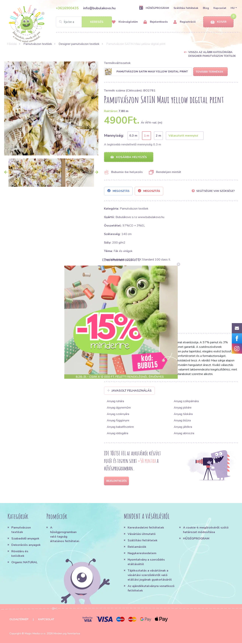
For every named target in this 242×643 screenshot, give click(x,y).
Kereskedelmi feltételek (146, 527)
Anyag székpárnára (186, 401)
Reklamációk (137, 547)
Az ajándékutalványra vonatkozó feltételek (151, 588)
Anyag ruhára (115, 401)
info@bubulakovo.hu (99, 8)
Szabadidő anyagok (25, 538)
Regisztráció (187, 22)
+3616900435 (67, 8)
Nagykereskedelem (142, 553)
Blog (206, 8)
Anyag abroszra (184, 433)
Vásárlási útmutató (142, 534)
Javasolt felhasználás (132, 391)
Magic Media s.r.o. (35, 633)
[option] (51, 108)
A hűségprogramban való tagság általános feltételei (64, 534)
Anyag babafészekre (120, 427)
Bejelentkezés (158, 22)
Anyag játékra (183, 427)
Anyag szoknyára (118, 414)
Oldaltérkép (18, 619)
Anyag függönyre (118, 420)
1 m (146, 136)
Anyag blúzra (182, 420)
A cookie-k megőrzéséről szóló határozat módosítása (206, 529)
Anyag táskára (183, 414)
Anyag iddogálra (117, 433)
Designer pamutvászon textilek (79, 44)
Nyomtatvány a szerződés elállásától (146, 562)
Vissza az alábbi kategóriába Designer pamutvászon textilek (212, 54)
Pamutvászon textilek (37, 44)
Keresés (96, 22)
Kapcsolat (219, 8)
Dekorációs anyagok (26, 545)
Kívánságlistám (128, 22)
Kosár (221, 22)
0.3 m (133, 136)
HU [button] (233, 8)
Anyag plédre (183, 408)
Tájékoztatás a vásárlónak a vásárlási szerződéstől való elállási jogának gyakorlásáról (150, 575)
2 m (158, 136)
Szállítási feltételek (186, 8)
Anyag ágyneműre (119, 408)
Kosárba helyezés (131, 157)
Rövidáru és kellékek (19, 553)
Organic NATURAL (24, 562)
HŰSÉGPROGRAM (157, 8)
